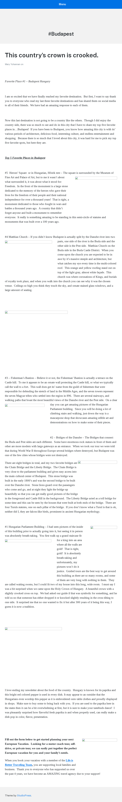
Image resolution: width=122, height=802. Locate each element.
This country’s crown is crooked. (51, 55)
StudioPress (24, 795)
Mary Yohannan (13, 64)
